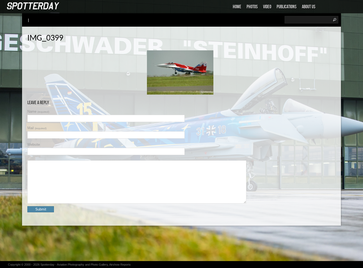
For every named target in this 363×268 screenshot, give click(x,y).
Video (267, 7)
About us (308, 7)
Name (38, 111)
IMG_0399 (45, 38)
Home (237, 7)
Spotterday (47, 264)
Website (33, 145)
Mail (37, 128)
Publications (287, 7)
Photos (252, 7)
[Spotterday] (33, 6)
